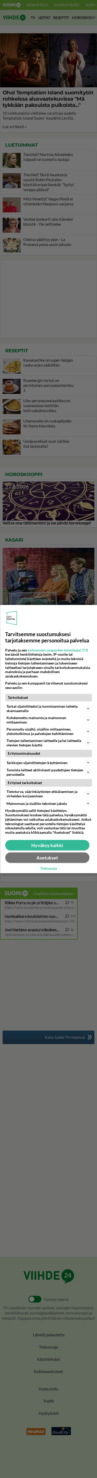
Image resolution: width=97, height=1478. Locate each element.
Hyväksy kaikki (47, 845)
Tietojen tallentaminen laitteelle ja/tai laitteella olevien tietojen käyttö (43, 742)
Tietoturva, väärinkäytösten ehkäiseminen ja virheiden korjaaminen (41, 793)
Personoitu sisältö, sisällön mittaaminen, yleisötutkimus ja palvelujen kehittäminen (39, 731)
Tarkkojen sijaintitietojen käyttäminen (37, 762)
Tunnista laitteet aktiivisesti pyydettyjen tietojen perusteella (44, 772)
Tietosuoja (48, 868)
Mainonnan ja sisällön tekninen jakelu (36, 803)
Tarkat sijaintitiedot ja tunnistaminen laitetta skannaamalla (42, 708)
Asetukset (47, 858)
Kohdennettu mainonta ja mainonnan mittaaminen (36, 719)
